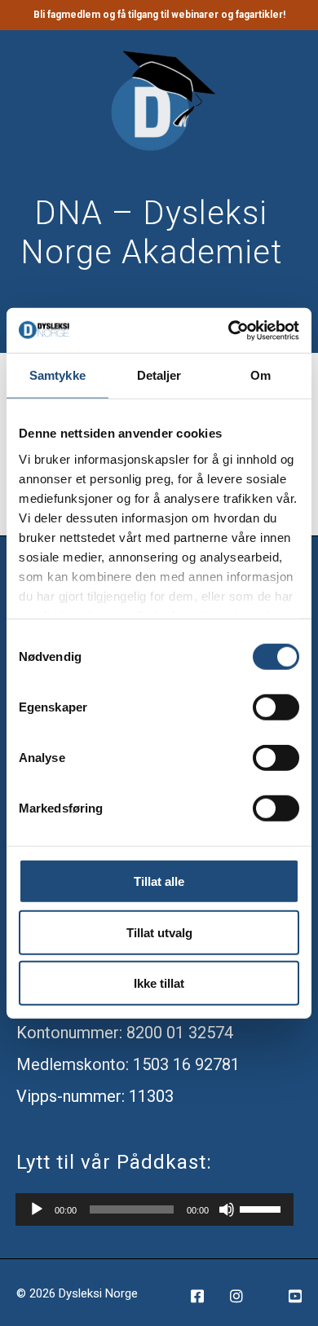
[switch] (276, 707)
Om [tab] (260, 375)
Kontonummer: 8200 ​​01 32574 (124, 1032)
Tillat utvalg (159, 932)
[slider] (262, 1207)
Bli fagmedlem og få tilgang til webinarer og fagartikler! (159, 14)
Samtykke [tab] (57, 375)
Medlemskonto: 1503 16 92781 (128, 1064)
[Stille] (227, 1209)
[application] (154, 1209)
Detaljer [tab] (159, 375)
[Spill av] (37, 1209)
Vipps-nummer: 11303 (95, 1096)
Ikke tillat (159, 983)
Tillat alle (159, 881)
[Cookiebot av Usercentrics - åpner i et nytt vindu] (228, 330)
